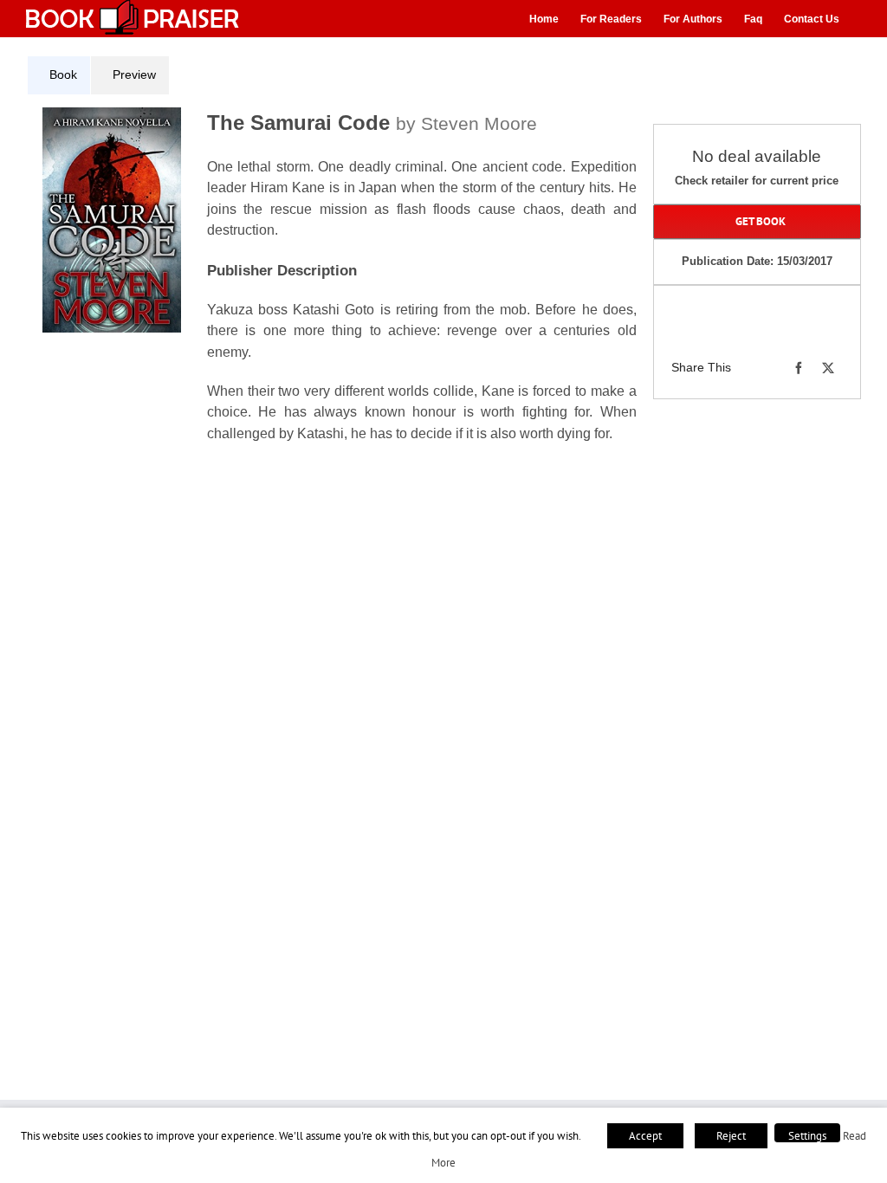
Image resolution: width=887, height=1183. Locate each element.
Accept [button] (645, 1135)
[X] (828, 368)
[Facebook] (798, 368)
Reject (731, 1135)
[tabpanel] (338, 294)
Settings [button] (807, 1135)
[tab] (59, 75)
